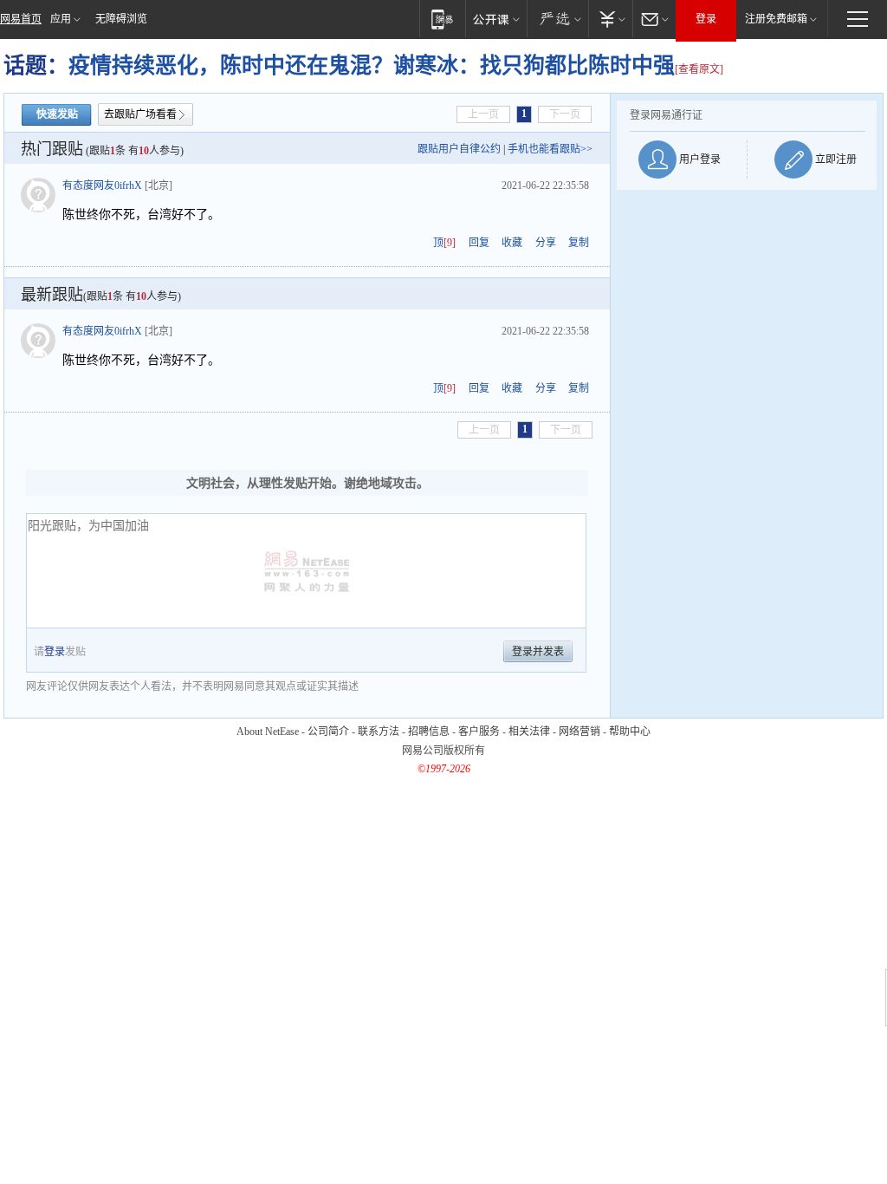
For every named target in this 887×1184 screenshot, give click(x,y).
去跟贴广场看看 (140, 114)
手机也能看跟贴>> (550, 149)
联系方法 (378, 731)
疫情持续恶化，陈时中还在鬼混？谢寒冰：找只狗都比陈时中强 (371, 65)
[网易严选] (557, 18)
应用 (60, 19)
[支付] (610, 18)
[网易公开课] (496, 18)
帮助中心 (630, 731)
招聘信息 (429, 731)
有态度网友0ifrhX (102, 185)
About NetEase (267, 731)
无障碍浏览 (121, 19)
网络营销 (579, 731)
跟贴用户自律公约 (459, 149)
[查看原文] (699, 69)
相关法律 (529, 731)
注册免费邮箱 (776, 19)
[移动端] (442, 18)
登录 (706, 19)
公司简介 (328, 731)
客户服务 (479, 731)
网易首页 (21, 19)
